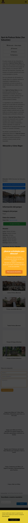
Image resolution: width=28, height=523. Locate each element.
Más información (5, 516)
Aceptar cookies (14, 519)
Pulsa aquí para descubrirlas (14, 272)
